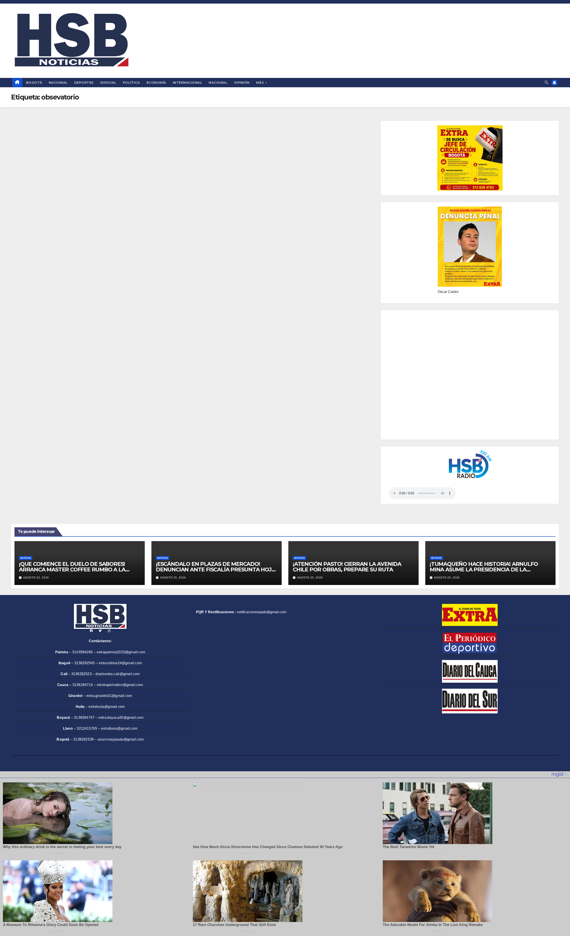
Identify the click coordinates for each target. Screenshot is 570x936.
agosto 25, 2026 (36, 577)
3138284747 (84, 717)
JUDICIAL (108, 83)
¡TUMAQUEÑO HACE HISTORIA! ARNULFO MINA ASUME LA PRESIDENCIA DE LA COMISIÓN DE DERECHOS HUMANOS (484, 569)
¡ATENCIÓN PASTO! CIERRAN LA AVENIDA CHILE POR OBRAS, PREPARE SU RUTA (347, 567)
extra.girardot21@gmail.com (109, 696)
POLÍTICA (131, 83)
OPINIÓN (242, 83)
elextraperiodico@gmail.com (120, 685)
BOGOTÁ (34, 83)
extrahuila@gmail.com (106, 707)
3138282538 (83, 739)
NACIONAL (58, 83)
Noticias (25, 558)
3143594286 (82, 652)
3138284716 (82, 685)
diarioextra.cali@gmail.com (118, 674)
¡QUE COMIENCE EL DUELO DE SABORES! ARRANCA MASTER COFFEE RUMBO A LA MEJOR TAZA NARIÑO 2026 (72, 569)
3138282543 (84, 663)
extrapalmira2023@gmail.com (121, 652)
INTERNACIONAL (187, 83)
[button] (546, 82)
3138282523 (81, 674)
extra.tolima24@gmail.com (120, 663)
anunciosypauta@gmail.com (121, 739)
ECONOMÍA (156, 83)
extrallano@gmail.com (119, 728)
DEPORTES (84, 83)
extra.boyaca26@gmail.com (121, 717)
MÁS (260, 83)
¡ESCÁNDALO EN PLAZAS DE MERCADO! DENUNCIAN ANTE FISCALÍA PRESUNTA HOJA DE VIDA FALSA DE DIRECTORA (215, 569)
